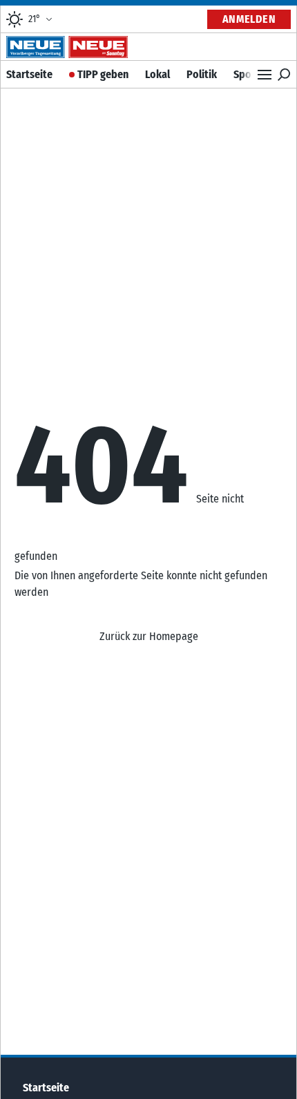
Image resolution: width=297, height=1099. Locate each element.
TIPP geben (102, 74)
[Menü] (264, 75)
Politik (201, 74)
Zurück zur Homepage (148, 636)
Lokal (157, 74)
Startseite (29, 74)
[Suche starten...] (284, 75)
